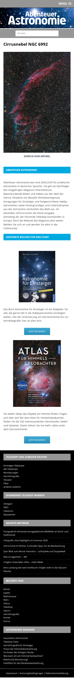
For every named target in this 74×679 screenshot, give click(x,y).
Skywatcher (9, 514)
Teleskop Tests (10, 641)
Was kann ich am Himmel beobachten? (23, 655)
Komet (6, 617)
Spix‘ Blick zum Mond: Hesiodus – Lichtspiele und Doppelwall (34, 551)
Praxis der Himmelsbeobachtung (20, 648)
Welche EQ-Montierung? (15, 659)
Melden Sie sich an (14, 224)
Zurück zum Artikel (37, 156)
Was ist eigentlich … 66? (15, 556)
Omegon (7, 503)
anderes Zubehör (12, 486)
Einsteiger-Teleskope (13, 465)
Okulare (7, 479)
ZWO (5, 507)
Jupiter (6, 592)
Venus (6, 603)
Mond (6, 589)
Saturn (6, 610)
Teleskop (8, 606)
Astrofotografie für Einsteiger (18, 645)
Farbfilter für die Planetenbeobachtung (23, 663)
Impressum (12, 673)
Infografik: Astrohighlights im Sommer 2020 (25, 540)
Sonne (6, 621)
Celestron (8, 510)
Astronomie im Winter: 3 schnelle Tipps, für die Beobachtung (34, 545)
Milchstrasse (9, 596)
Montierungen (10, 472)
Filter (6, 483)
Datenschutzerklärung (57, 673)
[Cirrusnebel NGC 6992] (37, 150)
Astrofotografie (11, 476)
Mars (6, 599)
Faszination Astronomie (15, 638)
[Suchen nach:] (37, 33)
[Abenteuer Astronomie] (37, 18)
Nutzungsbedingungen (31, 673)
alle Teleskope (10, 469)
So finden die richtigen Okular (18, 652)
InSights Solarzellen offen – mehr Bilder (23, 562)
